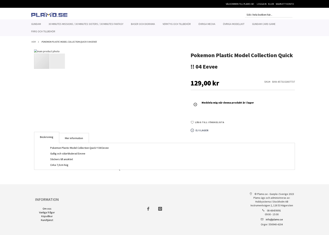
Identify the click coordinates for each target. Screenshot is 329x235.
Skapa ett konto (285, 3)
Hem (33, 41)
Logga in (262, 3)
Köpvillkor (47, 216)
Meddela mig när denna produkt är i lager (228, 102)
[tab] (46, 137)
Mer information (74, 138)
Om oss (47, 208)
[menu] (164, 27)
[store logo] (49, 14)
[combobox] (268, 14)
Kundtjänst (47, 220)
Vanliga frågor (47, 212)
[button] (175, 112)
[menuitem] (36, 24)
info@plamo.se (274, 219)
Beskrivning (46, 137)
